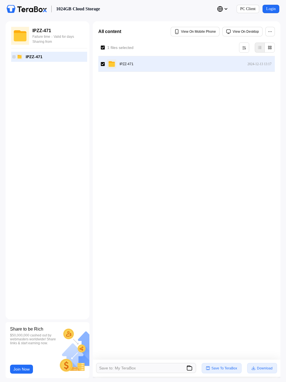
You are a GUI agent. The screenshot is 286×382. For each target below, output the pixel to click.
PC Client (248, 9)
